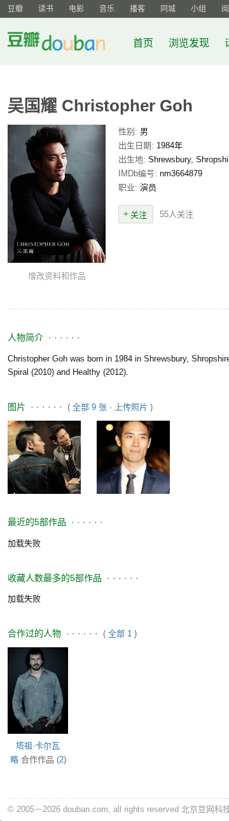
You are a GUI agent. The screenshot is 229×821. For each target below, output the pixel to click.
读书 (45, 8)
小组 (198, 8)
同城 (168, 8)
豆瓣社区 (66, 43)
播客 (137, 8)
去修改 (56, 193)
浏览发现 (190, 43)
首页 (143, 43)
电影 (76, 8)
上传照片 (131, 407)
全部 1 (120, 633)
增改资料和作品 (57, 276)
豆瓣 (15, 8)
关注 (138, 215)
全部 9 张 (90, 407)
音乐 (106, 8)
